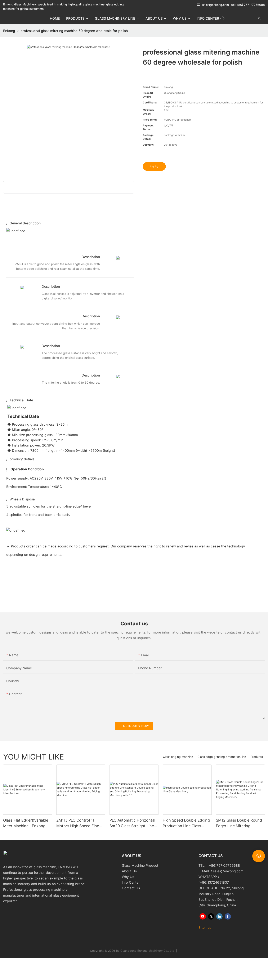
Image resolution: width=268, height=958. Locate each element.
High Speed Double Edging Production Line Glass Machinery (186, 823)
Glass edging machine (178, 756)
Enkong (9, 31)
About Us (129, 871)
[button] (223, 18)
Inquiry (154, 166)
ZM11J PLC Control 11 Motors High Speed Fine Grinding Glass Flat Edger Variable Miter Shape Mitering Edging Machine (78, 823)
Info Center (131, 882)
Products (256, 756)
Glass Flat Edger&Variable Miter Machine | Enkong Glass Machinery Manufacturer (25, 823)
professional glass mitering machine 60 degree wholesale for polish (74, 31)
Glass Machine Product (140, 865)
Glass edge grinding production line (221, 756)
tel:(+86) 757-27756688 (248, 4)
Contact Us (131, 888)
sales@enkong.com (215, 4)
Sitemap (204, 927)
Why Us (128, 877)
